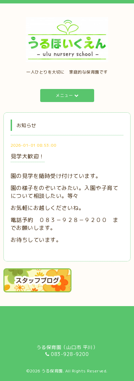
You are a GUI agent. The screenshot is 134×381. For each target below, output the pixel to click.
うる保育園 (52, 371)
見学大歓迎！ (28, 156)
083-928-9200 (70, 354)
